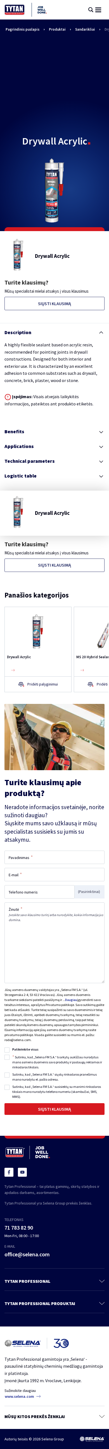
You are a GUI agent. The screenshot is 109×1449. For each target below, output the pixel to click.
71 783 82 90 (18, 1227)
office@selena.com (27, 1254)
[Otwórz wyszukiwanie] (90, 9)
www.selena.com (19, 1396)
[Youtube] (22, 1172)
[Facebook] (8, 1172)
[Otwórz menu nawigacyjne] (98, 10)
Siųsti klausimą (54, 303)
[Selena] (92, 1439)
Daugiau (71, 1000)
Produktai (57, 29)
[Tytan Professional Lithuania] (25, 9)
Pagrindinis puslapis (22, 29)
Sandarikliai (85, 29)
